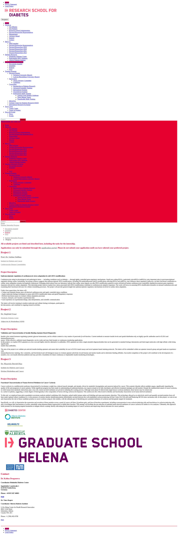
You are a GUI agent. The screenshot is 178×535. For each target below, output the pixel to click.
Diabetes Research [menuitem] (11, 55)
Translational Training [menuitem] (20, 92)
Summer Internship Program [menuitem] (14, 62)
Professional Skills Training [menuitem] (22, 93)
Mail (2, 497)
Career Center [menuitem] (13, 108)
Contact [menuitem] (11, 40)
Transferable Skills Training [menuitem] (26, 99)
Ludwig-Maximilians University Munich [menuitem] (26, 77)
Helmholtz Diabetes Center (9, 318)
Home (3, 223)
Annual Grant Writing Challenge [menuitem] (28, 95)
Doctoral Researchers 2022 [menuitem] (18, 53)
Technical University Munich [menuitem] (22, 75)
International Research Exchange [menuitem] (19, 105)
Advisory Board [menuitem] (14, 36)
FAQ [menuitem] (10, 69)
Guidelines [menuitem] (16, 82)
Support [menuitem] (11, 38)
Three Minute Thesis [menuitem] (24, 97)
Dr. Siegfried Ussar (9, 314)
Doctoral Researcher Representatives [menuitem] (21, 32)
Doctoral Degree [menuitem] (14, 73)
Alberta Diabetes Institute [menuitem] (17, 60)
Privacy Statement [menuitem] (11, 4)
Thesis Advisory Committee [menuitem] (22, 80)
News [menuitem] (11, 114)
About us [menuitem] (8, 25)
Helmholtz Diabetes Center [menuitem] (18, 56)
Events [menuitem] (11, 116)
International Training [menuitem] (20, 90)
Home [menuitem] (7, 2)
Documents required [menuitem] (15, 64)
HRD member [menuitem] (13, 43)
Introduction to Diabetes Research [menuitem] (24, 86)
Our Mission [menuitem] (13, 27)
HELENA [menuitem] (12, 101)
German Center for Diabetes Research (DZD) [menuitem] (24, 103)
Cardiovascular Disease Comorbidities (13, 264)
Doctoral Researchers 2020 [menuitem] (18, 49)
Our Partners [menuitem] (13, 29)
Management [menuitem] (13, 34)
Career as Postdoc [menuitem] (15, 110)
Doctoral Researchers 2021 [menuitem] (18, 51)
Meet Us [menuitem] (8, 42)
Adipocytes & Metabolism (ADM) (12, 321)
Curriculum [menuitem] (12, 84)
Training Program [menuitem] (10, 71)
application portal (49, 248)
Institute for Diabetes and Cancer (11, 261)
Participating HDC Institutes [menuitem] (18, 58)
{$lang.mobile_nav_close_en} (11, 121)
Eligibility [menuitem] (12, 66)
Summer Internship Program (10, 225)
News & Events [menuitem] (10, 112)
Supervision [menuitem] (13, 79)
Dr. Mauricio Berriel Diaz (11, 364)
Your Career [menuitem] (9, 106)
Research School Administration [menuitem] (19, 30)
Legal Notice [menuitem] (9, 6)
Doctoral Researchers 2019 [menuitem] (18, 47)
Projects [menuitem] (11, 68)
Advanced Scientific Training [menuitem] (22, 88)
